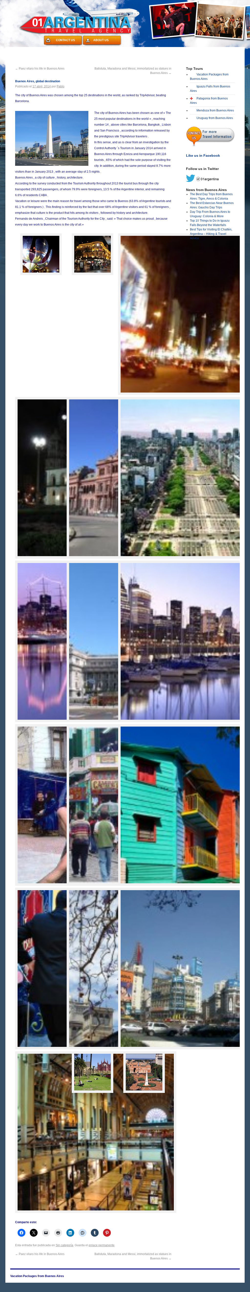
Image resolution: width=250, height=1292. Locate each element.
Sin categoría (64, 1245)
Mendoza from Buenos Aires (215, 110)
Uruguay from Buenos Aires (215, 118)
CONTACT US (65, 40)
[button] (41, 255)
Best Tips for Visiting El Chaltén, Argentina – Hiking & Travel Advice (211, 234)
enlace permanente (102, 1245)
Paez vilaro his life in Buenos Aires (39, 68)
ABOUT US (101, 40)
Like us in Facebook (203, 155)
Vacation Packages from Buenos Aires (41, 50)
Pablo (60, 86)
